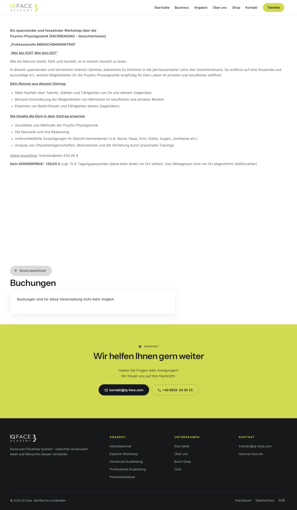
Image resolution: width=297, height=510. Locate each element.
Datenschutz (265, 500)
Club (177, 469)
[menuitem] (162, 7)
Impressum (243, 500)
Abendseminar (121, 446)
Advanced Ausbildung (126, 462)
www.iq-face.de (251, 454)
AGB (281, 500)
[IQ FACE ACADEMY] (24, 7)
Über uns (181, 454)
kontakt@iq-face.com (255, 446)
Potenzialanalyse (122, 477)
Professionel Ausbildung (128, 469)
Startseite (181, 446)
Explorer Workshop (124, 454)
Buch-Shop (182, 462)
